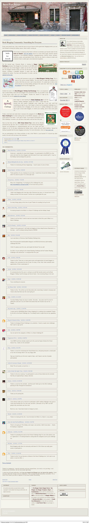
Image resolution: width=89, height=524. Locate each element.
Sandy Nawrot (11, 170)
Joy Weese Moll (12, 287)
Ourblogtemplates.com (20, 522)
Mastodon (5, 513)
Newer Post (4, 479)
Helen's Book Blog (12, 207)
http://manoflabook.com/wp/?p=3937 (19, 184)
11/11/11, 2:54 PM (17, 399)
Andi (9, 257)
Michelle (10, 443)
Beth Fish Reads (11, 4)
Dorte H (10, 399)
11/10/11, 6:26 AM (21, 150)
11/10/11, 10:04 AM (17, 269)
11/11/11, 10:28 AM (17, 381)
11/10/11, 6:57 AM (28, 162)
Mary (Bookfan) (11, 150)
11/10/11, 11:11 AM (16, 297)
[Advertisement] (79, 154)
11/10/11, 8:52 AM (20, 215)
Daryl (9, 279)
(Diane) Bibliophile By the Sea (15, 162)
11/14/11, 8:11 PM (17, 432)
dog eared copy (11, 308)
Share (5, 142)
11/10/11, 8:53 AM (21, 225)
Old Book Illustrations (40, 493)
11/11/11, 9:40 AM (27, 371)
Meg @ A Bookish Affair (14, 320)
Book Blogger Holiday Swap (20, 140)
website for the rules (7, 75)
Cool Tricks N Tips (41, 503)
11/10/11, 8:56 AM (15, 257)
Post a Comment (6, 463)
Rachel (9, 414)
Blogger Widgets (50, 495)
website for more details (20, 96)
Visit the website (28, 53)
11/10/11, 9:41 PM (15, 348)
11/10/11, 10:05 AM (16, 279)
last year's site (49, 130)
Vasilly (9, 269)
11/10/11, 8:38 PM (22, 338)
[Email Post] (18, 138)
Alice (9, 453)
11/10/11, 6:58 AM (20, 170)
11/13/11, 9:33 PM (29, 422)
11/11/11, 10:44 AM (16, 390)
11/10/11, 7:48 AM (18, 189)
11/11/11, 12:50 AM (27, 363)
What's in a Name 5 (31, 140)
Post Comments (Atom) (13, 481)
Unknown (10, 432)
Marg (9, 348)
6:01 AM (14, 138)
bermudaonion (11, 215)
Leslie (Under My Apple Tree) (15, 371)
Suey (9, 297)
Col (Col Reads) (12, 225)
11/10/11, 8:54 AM (15, 235)
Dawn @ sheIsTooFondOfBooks (16, 422)
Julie (9, 330)
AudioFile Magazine (79, 101)
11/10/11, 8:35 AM (22, 207)
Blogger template (5, 522)
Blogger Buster (46, 488)
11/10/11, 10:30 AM (22, 287)
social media (63, 58)
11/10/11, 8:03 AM (16, 199)
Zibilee (9, 199)
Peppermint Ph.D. (12, 338)
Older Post (55, 479)
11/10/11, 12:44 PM (21, 308)
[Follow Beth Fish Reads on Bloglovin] (66, 85)
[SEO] (64, 495)
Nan (9, 235)
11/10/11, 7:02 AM (19, 180)
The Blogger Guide (37, 488)
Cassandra (10, 189)
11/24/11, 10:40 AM (16, 453)
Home (30, 479)
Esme (9, 390)
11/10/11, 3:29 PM (15, 330)
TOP (87, 522)
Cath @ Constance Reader (14, 363)
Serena (9, 381)
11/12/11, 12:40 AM (17, 414)
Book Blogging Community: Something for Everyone (22, 42)
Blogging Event (11, 140)
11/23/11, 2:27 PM (17, 443)
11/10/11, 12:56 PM (25, 320)
